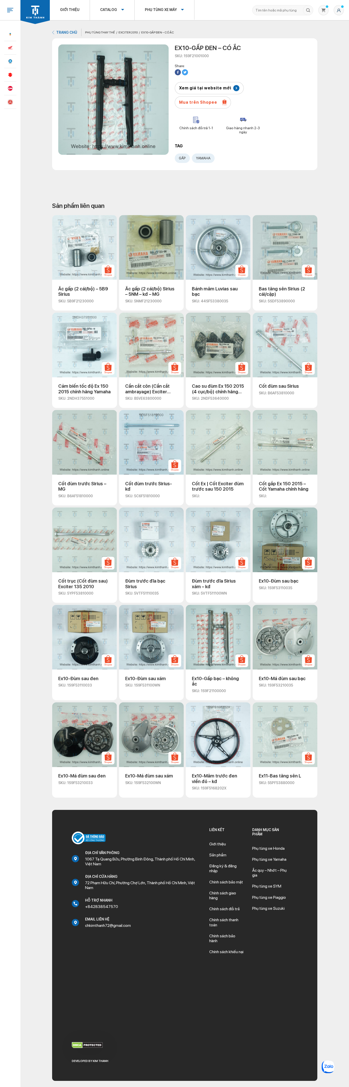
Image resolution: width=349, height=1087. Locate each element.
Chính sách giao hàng (222, 895)
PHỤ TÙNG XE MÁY (161, 10)
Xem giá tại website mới (205, 88)
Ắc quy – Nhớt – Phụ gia (269, 873)
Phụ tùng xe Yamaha (269, 859)
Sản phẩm (217, 855)
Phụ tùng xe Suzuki (268, 908)
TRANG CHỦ (66, 32)
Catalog (108, 10)
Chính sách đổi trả (224, 908)
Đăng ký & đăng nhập (223, 868)
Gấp (182, 158)
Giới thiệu (69, 10)
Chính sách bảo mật (226, 882)
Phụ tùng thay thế (100, 32)
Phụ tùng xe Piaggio (269, 897)
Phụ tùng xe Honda (268, 848)
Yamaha (203, 158)
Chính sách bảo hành (222, 938)
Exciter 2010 (128, 32)
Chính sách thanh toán (223, 922)
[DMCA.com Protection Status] (87, 1044)
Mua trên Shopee (198, 102)
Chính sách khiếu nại (226, 951)
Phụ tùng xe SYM (266, 886)
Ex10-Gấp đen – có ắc (157, 32)
